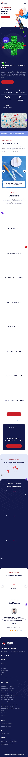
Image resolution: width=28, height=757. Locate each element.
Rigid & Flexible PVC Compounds (14, 375)
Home (2, 663)
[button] (25, 2)
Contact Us (4, 677)
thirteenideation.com (19, 754)
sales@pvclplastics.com (6, 726)
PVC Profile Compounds (14, 326)
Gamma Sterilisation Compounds (9, 690)
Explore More (5, 16)
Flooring (3, 715)
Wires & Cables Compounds (14, 302)
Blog (2, 674)
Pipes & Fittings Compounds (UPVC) (14, 277)
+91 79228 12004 (5, 733)
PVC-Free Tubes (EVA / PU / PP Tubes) (14, 400)
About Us (3, 666)
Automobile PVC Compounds (14, 351)
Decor (2, 710)
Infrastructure (4, 670)
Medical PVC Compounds (14, 229)
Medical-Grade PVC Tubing (14, 253)
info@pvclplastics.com (6, 723)
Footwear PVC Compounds (7, 706)
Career (3, 672)
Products (3, 668)
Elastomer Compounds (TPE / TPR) (9, 695)
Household (4, 713)
